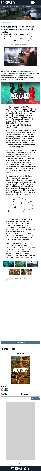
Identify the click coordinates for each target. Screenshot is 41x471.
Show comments (20, 342)
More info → (35, 398)
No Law (3, 22)
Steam (30, 72)
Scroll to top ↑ (20, 464)
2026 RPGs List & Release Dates (10, 6)
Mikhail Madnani (8, 34)
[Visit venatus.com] (33, 63)
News (9, 22)
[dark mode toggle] (33, 2)
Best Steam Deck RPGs (30, 6)
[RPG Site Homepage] (10, 2)
